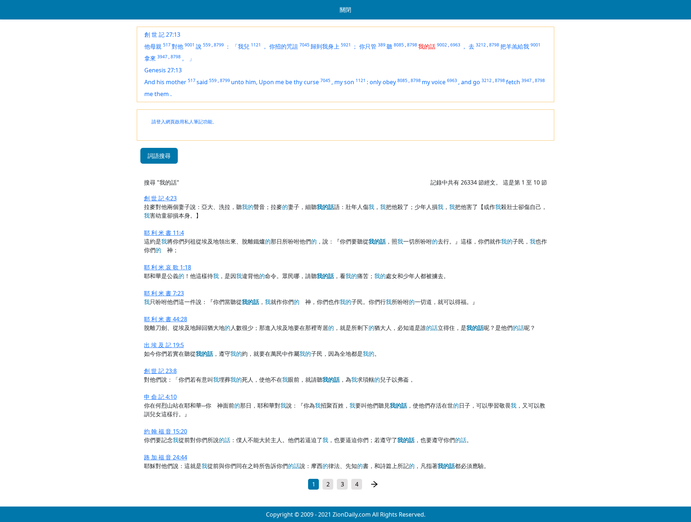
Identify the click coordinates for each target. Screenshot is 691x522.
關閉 (345, 10)
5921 (346, 45)
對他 (177, 46)
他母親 (153, 46)
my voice (434, 82)
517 (167, 45)
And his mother (165, 82)
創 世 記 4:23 (160, 198)
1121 (256, 45)
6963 (455, 45)
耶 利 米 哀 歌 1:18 (167, 267)
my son (344, 82)
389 (381, 45)
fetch (513, 82)
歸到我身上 (325, 46)
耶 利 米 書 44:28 (165, 319)
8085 (399, 45)
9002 (442, 45)
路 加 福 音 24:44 (165, 457)
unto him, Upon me (258, 82)
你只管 (367, 46)
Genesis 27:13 (163, 70)
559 (207, 45)
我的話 (426, 46)
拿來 (150, 58)
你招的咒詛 (283, 46)
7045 (304, 45)
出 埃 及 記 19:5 (164, 345)
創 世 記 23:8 (160, 371)
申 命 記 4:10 (160, 397)
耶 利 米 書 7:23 (164, 293)
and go (470, 82)
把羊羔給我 (514, 46)
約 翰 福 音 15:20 (165, 431)
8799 (219, 45)
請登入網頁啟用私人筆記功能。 (184, 121)
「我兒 (240, 46)
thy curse (306, 82)
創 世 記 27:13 (162, 34)
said (202, 82)
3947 (162, 57)
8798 (412, 45)
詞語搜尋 (159, 156)
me (149, 94)
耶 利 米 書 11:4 (164, 233)
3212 (481, 45)
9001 (190, 45)
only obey (383, 82)
